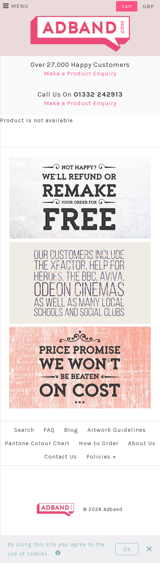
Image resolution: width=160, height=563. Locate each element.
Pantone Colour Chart (37, 443)
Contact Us (60, 456)
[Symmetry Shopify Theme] (80, 237)
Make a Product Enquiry (80, 73)
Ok (127, 549)
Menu (19, 6)
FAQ (49, 429)
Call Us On (80, 94)
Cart (127, 6)
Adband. (113, 509)
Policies (101, 456)
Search (24, 429)
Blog (71, 429)
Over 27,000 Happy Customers (80, 65)
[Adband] (80, 20)
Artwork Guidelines (116, 429)
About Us (142, 443)
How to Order (99, 443)
